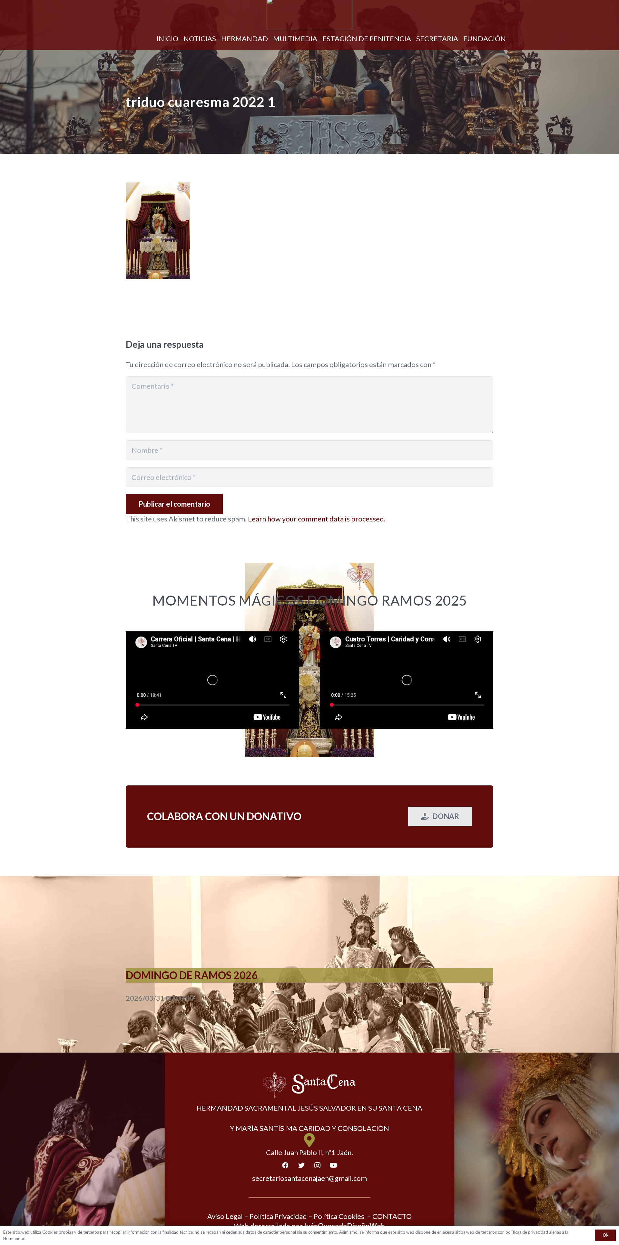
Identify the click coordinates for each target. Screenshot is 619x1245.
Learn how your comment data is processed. (317, 518)
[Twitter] (301, 1165)
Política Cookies (339, 1216)
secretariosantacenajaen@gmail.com (309, 1178)
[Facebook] (285, 1165)
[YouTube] (334, 1165)
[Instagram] (318, 1165)
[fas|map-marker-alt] (309, 1140)
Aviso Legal (225, 1216)
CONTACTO (392, 1216)
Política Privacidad (278, 1216)
